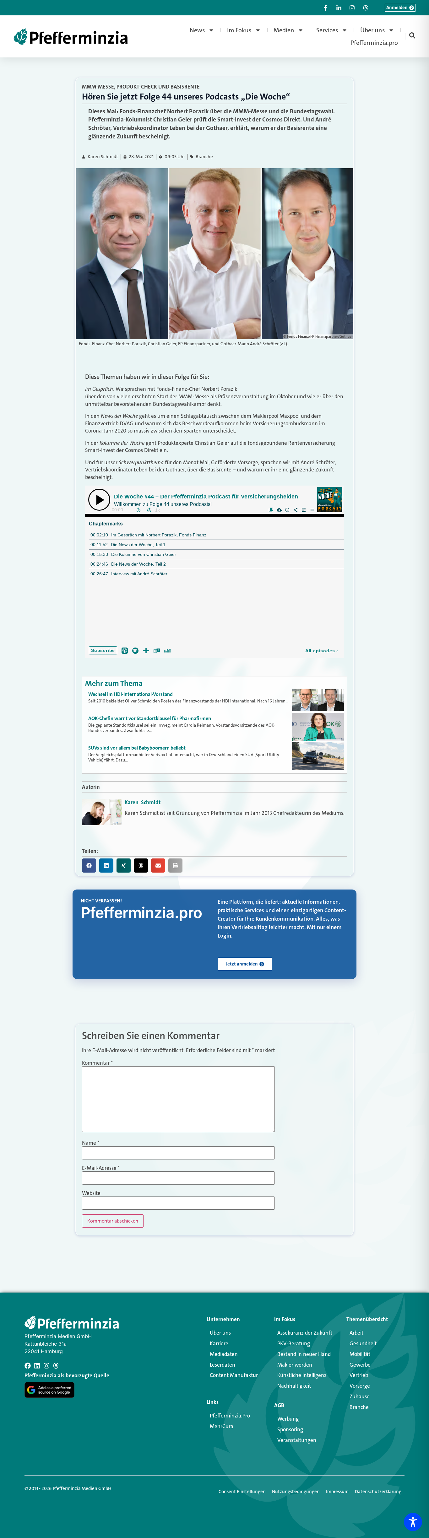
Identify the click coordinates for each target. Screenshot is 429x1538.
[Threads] (56, 1366)
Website (91, 1193)
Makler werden (294, 1364)
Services (327, 30)
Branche (204, 157)
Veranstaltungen (296, 1440)
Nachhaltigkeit (294, 1385)
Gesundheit (363, 1343)
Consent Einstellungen (242, 1491)
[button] (89, 865)
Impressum (337, 1491)
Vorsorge (360, 1385)
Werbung (288, 1418)
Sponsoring (290, 1429)
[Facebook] (27, 1366)
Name (90, 1143)
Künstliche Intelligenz (302, 1375)
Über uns (372, 30)
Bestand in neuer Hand (304, 1354)
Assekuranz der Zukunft (304, 1332)
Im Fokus (239, 30)
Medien (284, 30)
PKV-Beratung (293, 1343)
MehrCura (221, 1426)
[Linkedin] (37, 1366)
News (197, 30)
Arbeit (356, 1332)
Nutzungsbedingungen (296, 1491)
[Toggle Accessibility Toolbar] (413, 1522)
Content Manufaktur (234, 1375)
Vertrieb (359, 1375)
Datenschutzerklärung (378, 1491)
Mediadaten (224, 1354)
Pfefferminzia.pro (374, 43)
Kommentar (97, 1063)
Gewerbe (360, 1364)
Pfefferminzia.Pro (230, 1415)
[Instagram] (46, 1366)
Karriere (219, 1343)
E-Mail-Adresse (101, 1168)
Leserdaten (222, 1364)
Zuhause (360, 1396)
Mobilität (360, 1354)
